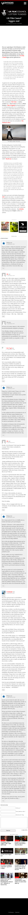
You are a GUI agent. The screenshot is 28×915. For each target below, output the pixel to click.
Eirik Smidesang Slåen (12, 23)
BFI (3, 197)
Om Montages (11, 912)
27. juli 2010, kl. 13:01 (10, 244)
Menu (25, 3)
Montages (3, 2)
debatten (21, 209)
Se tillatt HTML (24, 830)
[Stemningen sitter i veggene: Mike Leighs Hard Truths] (7, 838)
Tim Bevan (8, 159)
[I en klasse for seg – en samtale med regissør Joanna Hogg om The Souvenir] (21, 861)
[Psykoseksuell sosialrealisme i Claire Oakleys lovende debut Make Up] (21, 875)
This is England (11, 105)
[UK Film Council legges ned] (7, 851)
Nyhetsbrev (17, 912)
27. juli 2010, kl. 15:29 (10, 275)
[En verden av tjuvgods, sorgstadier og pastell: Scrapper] (7, 861)
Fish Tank (13, 102)
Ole (7, 274)
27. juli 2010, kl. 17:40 (10, 349)
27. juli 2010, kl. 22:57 (10, 388)
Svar (3, 268)
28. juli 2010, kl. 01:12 (10, 442)
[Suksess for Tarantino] (21, 851)
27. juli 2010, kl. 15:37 (10, 323)
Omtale (2, 840)
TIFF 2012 (17, 840)
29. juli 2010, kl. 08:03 (10, 593)
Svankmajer (9, 592)
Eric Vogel (9, 348)
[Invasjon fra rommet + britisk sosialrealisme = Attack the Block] (21, 838)
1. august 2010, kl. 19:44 (10, 697)
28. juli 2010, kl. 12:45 (10, 517)
